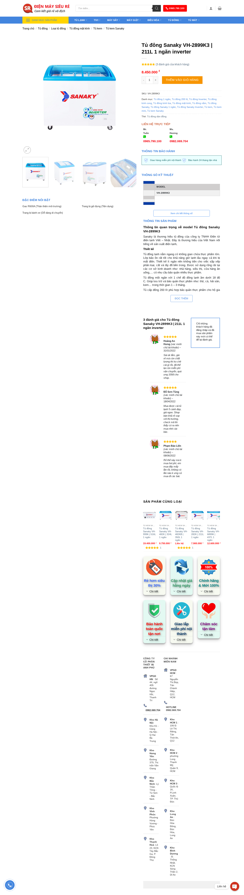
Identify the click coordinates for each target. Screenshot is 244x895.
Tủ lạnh (79, 20)
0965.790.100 (176, 8)
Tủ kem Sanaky (115, 28)
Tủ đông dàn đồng (156, 116)
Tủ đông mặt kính (79, 28)
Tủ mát (192, 20)
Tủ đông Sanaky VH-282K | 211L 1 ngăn (197, 533)
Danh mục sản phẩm (44, 20)
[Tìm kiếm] (157, 8)
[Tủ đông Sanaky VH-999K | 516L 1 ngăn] (149, 515)
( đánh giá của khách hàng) (172, 64)
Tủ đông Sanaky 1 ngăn (163, 107)
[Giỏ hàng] (220, 8)
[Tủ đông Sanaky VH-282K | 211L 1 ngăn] (197, 515)
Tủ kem (97, 28)
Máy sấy (112, 20)
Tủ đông (173, 20)
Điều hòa (153, 20)
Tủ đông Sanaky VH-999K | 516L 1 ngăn (149, 533)
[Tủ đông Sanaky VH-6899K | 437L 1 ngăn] (213, 515)
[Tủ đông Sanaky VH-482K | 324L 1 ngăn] (165, 515)
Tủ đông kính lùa (162, 103)
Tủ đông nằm (199, 103)
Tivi (96, 20)
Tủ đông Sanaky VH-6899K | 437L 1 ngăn (213, 534)
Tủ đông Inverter (197, 99)
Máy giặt (133, 20)
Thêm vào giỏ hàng (182, 80)
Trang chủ (28, 28)
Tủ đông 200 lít (180, 99)
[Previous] (29, 97)
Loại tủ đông (58, 28)
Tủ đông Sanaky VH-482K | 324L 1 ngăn (165, 533)
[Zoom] (27, 150)
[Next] (130, 97)
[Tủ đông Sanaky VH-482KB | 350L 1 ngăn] (181, 515)
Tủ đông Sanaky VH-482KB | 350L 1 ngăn (181, 534)
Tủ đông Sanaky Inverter (190, 107)
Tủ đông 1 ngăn (162, 99)
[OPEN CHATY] (234, 886)
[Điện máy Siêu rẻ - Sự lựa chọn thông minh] (46, 8)
